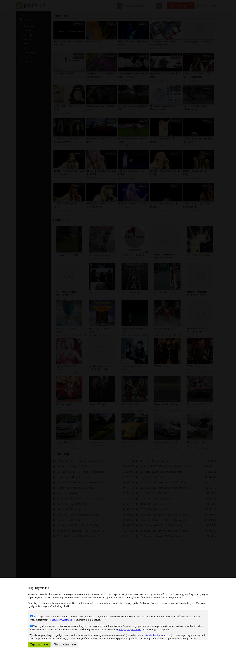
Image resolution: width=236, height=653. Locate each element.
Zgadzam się (39, 644)
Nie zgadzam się (65, 644)
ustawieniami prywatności (157, 635)
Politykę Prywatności (61, 619)
